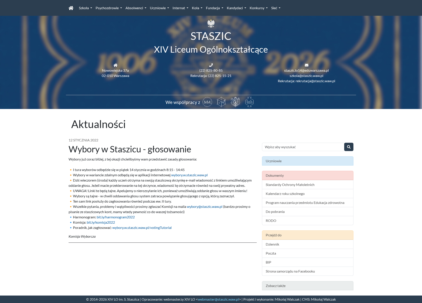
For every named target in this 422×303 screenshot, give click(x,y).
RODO (271, 220)
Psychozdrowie (107, 8)
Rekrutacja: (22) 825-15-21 (210, 75)
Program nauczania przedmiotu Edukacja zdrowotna (305, 202)
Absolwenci (135, 8)
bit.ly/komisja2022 (101, 222)
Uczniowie (158, 8)
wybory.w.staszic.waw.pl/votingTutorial (142, 227)
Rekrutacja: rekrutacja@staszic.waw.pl (306, 81)
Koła (196, 8)
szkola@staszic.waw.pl (306, 75)
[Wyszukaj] (348, 147)
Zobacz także (276, 285)
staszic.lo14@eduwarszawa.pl (306, 70)
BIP (268, 262)
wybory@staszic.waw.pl (204, 206)
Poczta (271, 253)
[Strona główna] (71, 8)
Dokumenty (275, 175)
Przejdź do (274, 235)
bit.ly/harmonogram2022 (116, 217)
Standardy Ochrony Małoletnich (290, 184)
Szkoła (84, 8)
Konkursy (257, 8)
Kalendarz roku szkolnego (285, 193)
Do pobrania (275, 211)
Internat (179, 8)
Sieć (274, 8)
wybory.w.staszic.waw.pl (189, 175)
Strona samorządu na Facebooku (290, 271)
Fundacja (213, 8)
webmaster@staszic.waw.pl (218, 299)
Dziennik (272, 244)
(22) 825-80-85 (211, 70)
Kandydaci (235, 8)
